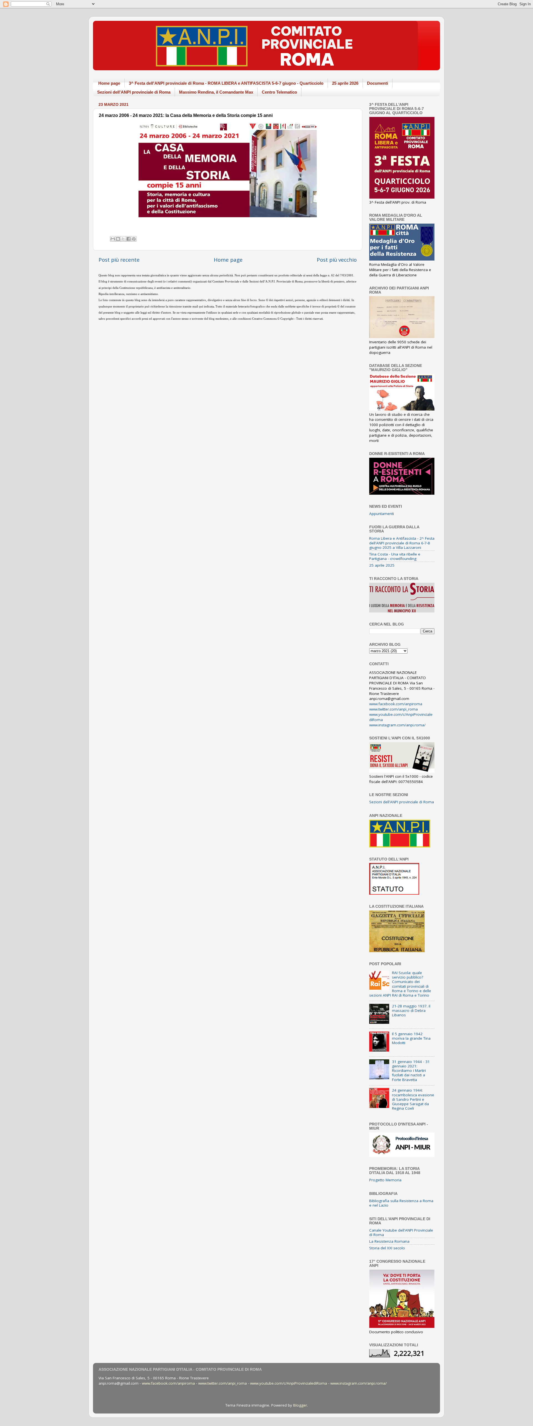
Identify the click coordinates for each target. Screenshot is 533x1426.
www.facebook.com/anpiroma (395, 703)
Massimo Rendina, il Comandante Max (216, 92)
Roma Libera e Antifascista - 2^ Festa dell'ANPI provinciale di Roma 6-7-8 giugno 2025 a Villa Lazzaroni (401, 543)
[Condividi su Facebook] (128, 239)
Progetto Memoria (385, 1179)
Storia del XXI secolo (387, 1247)
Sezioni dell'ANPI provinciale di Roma (133, 92)
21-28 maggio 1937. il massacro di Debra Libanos (411, 1010)
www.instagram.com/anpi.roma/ (397, 724)
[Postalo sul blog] (118, 239)
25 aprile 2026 (345, 83)
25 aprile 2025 (381, 565)
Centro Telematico (279, 92)
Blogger (300, 1405)
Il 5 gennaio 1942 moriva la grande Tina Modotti (411, 1038)
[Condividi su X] (123, 239)
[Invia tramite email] (112, 239)
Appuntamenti (381, 513)
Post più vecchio (337, 259)
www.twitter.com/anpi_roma (393, 709)
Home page (109, 83)
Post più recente (119, 259)
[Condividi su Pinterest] (134, 239)
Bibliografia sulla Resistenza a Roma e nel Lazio (401, 1203)
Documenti (377, 83)
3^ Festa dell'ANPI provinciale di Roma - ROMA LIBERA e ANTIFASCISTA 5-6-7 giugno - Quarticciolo (226, 83)
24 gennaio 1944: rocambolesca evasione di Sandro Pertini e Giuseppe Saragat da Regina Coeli (413, 1099)
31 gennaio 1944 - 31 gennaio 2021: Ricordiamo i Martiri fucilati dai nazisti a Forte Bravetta (411, 1070)
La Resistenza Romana (389, 1241)
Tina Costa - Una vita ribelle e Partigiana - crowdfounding (394, 556)
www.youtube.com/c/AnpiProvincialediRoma (288, 1383)
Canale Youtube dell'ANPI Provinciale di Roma (401, 1232)
